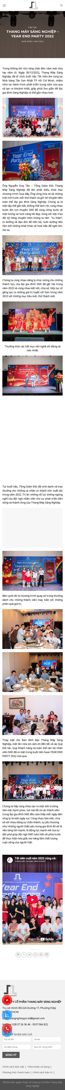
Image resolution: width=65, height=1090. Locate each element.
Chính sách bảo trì (42, 1072)
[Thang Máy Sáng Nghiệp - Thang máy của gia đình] (34, 5)
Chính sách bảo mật (13, 1066)
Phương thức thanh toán (16, 1072)
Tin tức (32, 27)
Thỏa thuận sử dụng (38, 1066)
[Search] (61, 5)
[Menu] (4, 5)
